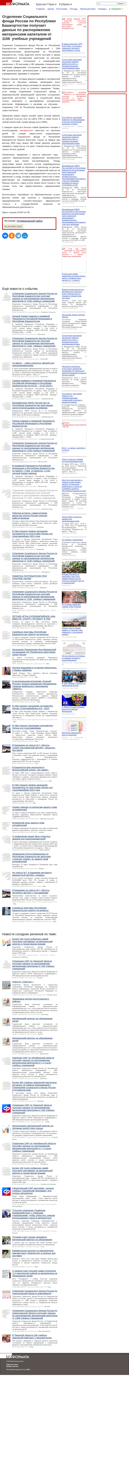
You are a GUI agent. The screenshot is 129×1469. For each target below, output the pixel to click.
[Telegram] (18, 236)
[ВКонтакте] (5, 236)
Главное (40, 9)
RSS (28, 1369)
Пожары (102, 9)
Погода (73, 9)
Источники (61, 9)
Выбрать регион (12, 1366)
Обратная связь (12, 1364)
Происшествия (87, 9)
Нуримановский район (30, 220)
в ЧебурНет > (116, 9)
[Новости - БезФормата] (15, 3)
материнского (26, 130)
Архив (50, 9)
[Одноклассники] (12, 236)
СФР (16, 107)
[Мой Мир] (25, 236)
